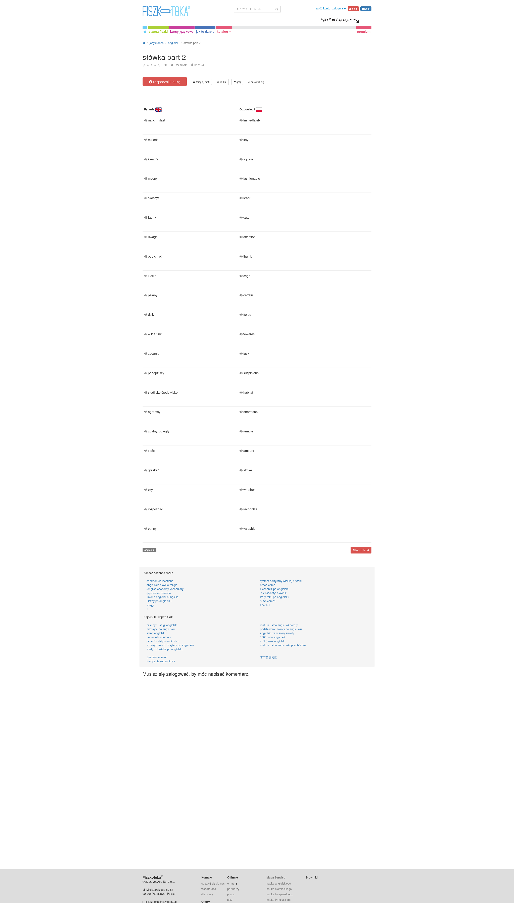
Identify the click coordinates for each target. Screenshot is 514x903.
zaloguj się (339, 8)
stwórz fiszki (158, 31)
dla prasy (207, 894)
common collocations (160, 581)
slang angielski (156, 633)
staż (230, 900)
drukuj (222, 82)
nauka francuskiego (278, 900)
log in (354, 8)
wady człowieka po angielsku (165, 649)
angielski (149, 550)
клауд (150, 605)
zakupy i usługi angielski (162, 625)
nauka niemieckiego (279, 889)
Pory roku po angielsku (274, 597)
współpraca (208, 889)
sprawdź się (257, 82)
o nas (230, 883)
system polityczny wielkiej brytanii (281, 581)
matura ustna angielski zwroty (279, 625)
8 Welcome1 (268, 601)
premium (363, 31)
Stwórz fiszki (361, 550)
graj (238, 82)
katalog (223, 31)
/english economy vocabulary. (165, 589)
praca (231, 894)
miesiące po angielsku (161, 629)
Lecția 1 (265, 605)
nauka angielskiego (278, 883)
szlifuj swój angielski (272, 641)
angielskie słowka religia (162, 585)
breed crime (267, 585)
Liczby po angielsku (159, 601)
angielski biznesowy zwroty (277, 633)
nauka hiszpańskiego (279, 894)
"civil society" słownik (273, 593)
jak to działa (205, 31)
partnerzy (233, 889)
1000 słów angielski (272, 637)
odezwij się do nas (213, 883)
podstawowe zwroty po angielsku (281, 629)
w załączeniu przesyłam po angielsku (170, 645)
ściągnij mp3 (202, 82)
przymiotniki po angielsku (162, 641)
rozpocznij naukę (166, 81)
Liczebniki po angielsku (274, 589)
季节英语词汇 (268, 657)
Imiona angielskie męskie (162, 597)
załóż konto (323, 8)
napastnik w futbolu (159, 637)
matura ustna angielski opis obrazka (283, 645)
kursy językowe (182, 31)
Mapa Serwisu (276, 877)
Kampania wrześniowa (161, 661)
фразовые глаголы (159, 593)
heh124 (199, 65)
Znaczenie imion (157, 657)
